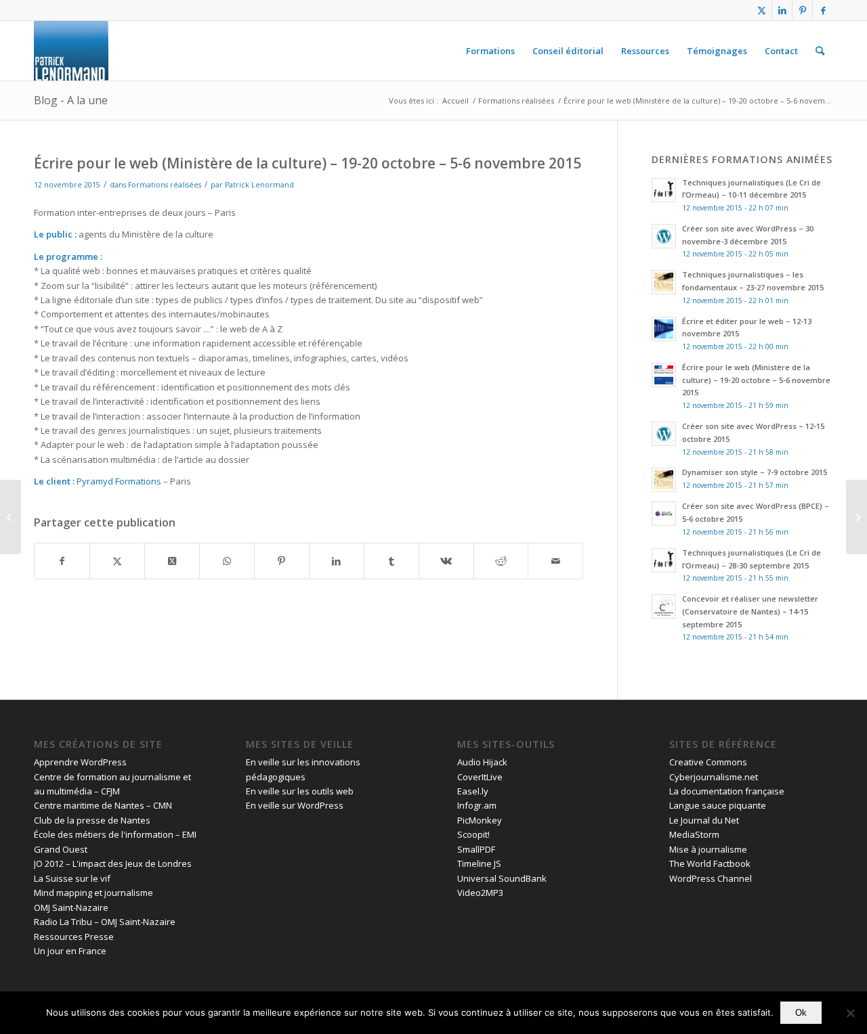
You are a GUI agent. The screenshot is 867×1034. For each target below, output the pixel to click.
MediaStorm (694, 834)
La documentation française (726, 791)
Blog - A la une (71, 100)
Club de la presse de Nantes (92, 820)
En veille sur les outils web (300, 791)
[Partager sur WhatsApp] (227, 561)
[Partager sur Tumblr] (391, 561)
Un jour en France (70, 951)
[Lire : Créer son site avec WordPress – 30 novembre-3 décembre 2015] (664, 236)
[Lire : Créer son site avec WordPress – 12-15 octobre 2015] (664, 434)
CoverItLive (480, 777)
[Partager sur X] (117, 561)
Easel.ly (472, 791)
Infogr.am (476, 805)
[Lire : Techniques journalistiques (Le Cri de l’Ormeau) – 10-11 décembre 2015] (664, 190)
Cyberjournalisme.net (713, 777)
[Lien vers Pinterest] (802, 10)
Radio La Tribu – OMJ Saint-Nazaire (104, 922)
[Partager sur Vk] (446, 561)
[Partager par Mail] (555, 561)
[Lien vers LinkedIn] (782, 10)
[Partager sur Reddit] (501, 561)
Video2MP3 (480, 892)
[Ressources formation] (71, 51)
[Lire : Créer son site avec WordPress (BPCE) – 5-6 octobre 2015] (664, 513)
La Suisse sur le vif (72, 878)
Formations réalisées (164, 184)
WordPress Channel (710, 878)
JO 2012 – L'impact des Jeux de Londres (113, 863)
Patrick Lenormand (259, 184)
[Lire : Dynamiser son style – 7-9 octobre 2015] (664, 480)
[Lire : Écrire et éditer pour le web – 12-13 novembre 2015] (664, 329)
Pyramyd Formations (119, 481)
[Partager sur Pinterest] (282, 561)
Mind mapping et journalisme (93, 892)
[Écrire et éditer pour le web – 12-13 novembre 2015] (856, 517)
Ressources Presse (74, 936)
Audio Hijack (482, 762)
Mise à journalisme (708, 849)
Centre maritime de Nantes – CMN (103, 805)
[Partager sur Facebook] (62, 561)
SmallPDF (476, 849)
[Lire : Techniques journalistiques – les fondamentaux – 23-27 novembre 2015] (664, 282)
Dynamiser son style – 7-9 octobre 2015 (754, 472)
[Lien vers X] (761, 10)
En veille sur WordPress (294, 805)
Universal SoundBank (502, 878)
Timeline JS (479, 863)
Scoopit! (473, 834)
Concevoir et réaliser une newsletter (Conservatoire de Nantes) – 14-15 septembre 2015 (750, 611)
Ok (801, 1013)
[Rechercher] (820, 51)
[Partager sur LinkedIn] (337, 561)
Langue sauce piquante (717, 805)
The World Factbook (709, 863)
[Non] (850, 1013)
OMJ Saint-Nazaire (71, 907)
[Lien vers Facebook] (823, 10)
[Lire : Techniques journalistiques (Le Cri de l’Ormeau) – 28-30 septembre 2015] (664, 560)
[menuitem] (490, 51)
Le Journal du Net (704, 820)
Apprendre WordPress (80, 762)
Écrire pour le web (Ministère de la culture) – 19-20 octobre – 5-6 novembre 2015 (756, 380)
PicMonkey (479, 820)
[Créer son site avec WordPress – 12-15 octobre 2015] (10, 517)
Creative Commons (708, 762)
